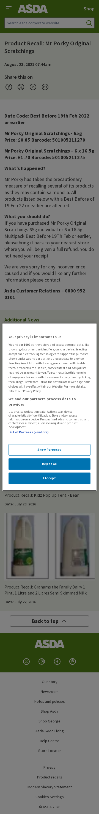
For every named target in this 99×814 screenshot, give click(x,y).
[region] (49, 407)
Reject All (49, 463)
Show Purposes (49, 450)
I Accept (49, 478)
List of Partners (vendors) (29, 432)
